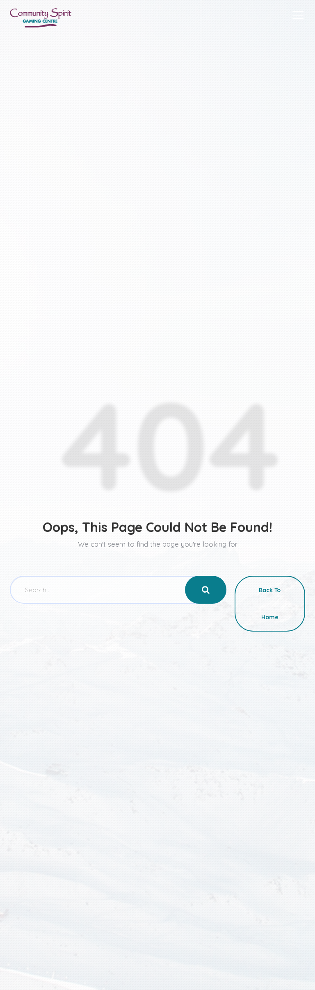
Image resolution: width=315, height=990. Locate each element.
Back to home (270, 603)
